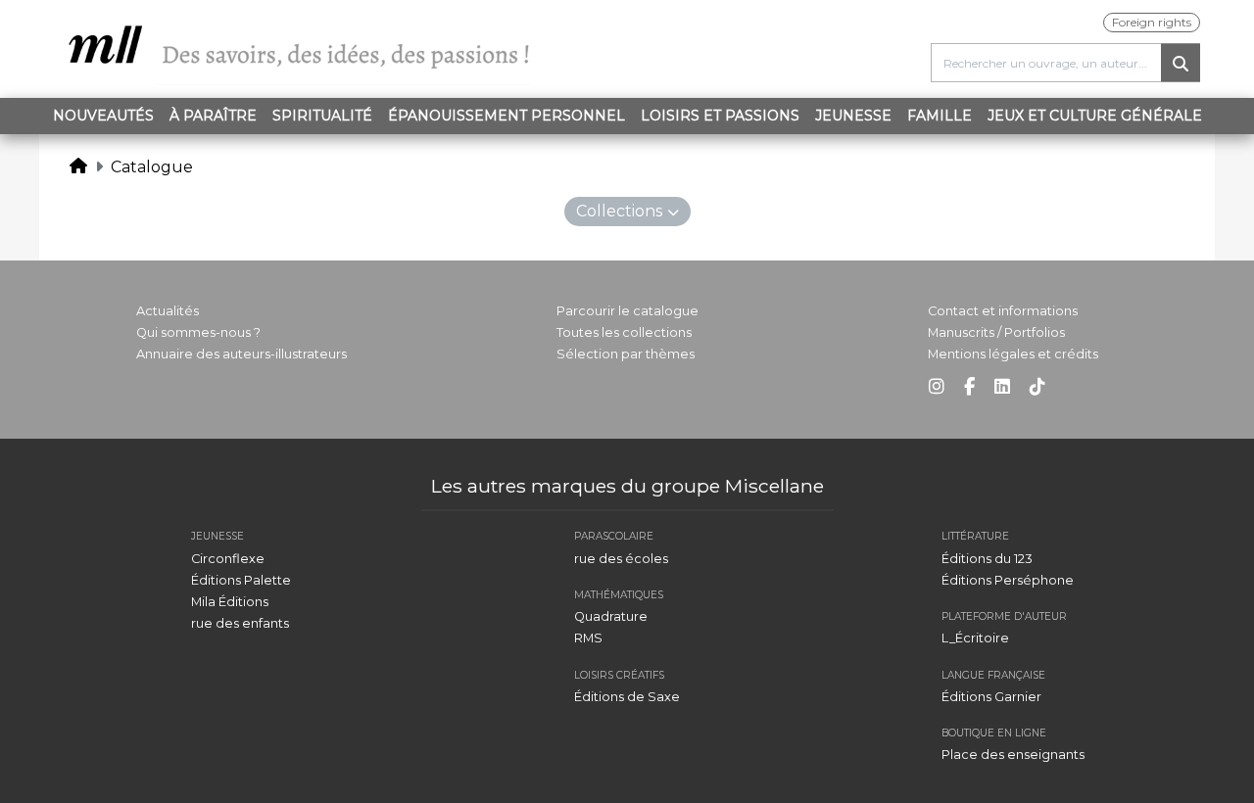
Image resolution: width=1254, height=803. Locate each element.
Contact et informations (1003, 311)
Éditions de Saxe (627, 696)
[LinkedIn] (1002, 387)
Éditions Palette (241, 580)
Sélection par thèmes (625, 354)
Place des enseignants (1013, 754)
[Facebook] (969, 387)
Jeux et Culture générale (1095, 115)
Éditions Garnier (991, 696)
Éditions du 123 (987, 558)
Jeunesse (853, 115)
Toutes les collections (624, 332)
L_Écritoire (975, 638)
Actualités (167, 311)
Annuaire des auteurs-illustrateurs (241, 354)
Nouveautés (103, 115)
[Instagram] (936, 387)
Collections (619, 211)
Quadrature (611, 616)
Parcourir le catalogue (627, 311)
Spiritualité (322, 115)
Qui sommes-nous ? (198, 332)
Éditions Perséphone (1007, 580)
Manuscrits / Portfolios (996, 332)
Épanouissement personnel (506, 115)
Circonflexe (228, 558)
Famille (939, 115)
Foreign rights (1151, 22)
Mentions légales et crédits (1013, 354)
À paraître (213, 115)
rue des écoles (621, 558)
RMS (588, 638)
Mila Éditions (229, 601)
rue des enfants (240, 623)
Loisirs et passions (720, 115)
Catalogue (152, 167)
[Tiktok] (1037, 387)
